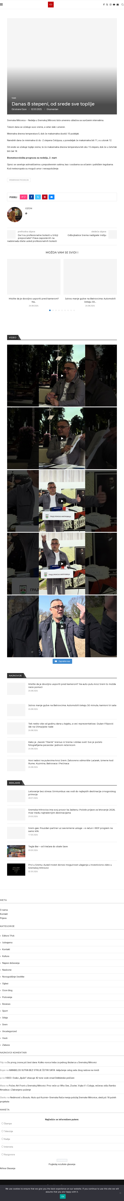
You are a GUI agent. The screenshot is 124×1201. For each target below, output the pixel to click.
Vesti (4, 1038)
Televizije (8, 1131)
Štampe (8, 1123)
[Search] (122, 4)
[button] (11, 284)
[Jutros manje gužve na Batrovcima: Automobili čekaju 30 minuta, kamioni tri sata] (90, 277)
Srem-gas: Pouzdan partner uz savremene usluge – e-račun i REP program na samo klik (70, 830)
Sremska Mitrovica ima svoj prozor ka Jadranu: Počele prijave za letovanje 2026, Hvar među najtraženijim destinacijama (71, 811)
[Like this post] (24, 197)
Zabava (6, 1045)
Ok (62, 1196)
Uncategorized (9, 1031)
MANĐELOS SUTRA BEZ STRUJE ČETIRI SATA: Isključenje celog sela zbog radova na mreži (54, 1070)
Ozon (24, 109)
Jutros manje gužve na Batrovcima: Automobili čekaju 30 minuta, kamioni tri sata (72, 705)
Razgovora (9, 1154)
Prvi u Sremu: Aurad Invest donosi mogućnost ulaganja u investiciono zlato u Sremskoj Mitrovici (70, 866)
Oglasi (5, 983)
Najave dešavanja (11, 963)
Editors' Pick (8, 935)
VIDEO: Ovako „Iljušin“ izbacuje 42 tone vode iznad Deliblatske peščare (39, 1078)
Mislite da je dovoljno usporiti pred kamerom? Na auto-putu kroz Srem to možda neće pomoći (72, 686)
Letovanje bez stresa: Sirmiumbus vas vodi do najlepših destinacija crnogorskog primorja (72, 793)
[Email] (118, 4)
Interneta (8, 1146)
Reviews (6, 1004)
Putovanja (7, 997)
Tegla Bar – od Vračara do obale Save (48, 846)
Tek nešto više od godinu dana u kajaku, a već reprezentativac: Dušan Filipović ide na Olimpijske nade (70, 725)
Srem (5, 1024)
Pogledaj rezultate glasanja (62, 1164)
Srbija (5, 1017)
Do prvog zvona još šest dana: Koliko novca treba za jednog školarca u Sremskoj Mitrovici (52, 1062)
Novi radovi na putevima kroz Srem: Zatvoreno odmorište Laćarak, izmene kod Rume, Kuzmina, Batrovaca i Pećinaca (70, 762)
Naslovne (6, 970)
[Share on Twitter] (38, 197)
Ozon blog (7, 990)
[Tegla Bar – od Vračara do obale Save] (16, 851)
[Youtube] (114, 4)
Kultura (5, 956)
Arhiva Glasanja (7, 1168)
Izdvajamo (7, 942)
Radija (7, 1139)
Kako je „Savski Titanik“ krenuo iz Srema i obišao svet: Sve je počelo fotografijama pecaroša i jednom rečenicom (65, 743)
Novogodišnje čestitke (13, 976)
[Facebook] (103, 4)
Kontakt (4, 914)
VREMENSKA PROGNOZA (19, 180)
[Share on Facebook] (31, 197)
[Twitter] (107, 4)
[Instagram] (110, 4)
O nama (4, 910)
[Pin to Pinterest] (44, 197)
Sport (5, 1010)
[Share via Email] (51, 197)
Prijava (3, 918)
